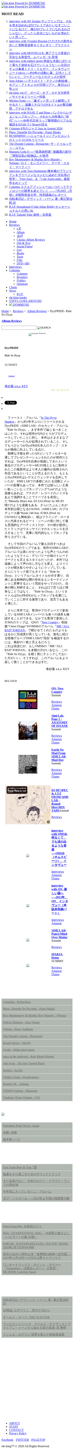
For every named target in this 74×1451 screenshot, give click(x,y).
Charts (13, 287)
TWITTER (22, 1439)
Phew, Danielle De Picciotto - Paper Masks (35, 132)
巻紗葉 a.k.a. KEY (16, 386)
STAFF (13, 1426)
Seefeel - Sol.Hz (13, 1070)
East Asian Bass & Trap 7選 (20, 1167)
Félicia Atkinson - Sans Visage (21, 1022)
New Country (50, 622)
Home (13, 221)
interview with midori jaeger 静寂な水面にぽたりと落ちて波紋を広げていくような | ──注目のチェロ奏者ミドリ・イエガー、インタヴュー (40, 65)
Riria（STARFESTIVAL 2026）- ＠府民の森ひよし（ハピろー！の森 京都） (36, 1235)
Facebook (7, 1439)
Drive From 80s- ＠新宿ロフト (22, 1226)
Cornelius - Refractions (17, 1002)
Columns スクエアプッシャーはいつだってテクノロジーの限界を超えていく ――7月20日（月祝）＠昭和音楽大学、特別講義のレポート (40, 190)
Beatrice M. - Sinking (16, 1084)
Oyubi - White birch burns (19, 1049)
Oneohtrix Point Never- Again (21, 1125)
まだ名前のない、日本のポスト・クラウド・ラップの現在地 (36, 1182)
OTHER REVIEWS (20, 1289)
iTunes (55, 708)
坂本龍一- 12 (11, 1139)
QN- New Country (57, 690)
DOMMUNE (20, 304)
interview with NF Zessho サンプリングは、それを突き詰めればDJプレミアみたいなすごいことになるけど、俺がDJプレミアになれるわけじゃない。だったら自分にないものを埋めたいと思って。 (40, 29)
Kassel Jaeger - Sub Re (17, 1043)
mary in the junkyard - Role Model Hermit (28, 1056)
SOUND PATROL (18, 1156)
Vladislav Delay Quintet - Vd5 (21, 1097)
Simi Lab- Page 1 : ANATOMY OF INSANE (59, 720)
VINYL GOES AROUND (25, 300)
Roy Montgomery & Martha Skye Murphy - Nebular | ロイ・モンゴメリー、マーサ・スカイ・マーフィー (39, 163)
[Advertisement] (37, 1381)
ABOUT (14, 1423)
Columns (14, 270)
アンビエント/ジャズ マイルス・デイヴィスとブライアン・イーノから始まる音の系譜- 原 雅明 (37, 1325)
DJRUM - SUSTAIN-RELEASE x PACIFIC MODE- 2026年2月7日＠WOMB (36, 1245)
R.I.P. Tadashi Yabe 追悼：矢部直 (30, 214)
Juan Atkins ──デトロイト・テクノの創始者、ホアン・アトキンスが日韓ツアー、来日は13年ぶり (40, 84)
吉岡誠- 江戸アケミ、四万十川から (26, 1310)
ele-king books (18, 297)
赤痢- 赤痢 (10, 1132)
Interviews (15, 266)
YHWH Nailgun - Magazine (20, 1090)
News (12, 290)
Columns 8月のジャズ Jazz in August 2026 (35, 128)
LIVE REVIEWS (17, 1215)
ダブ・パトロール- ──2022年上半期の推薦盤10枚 (36, 1198)
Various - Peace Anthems (18, 1029)
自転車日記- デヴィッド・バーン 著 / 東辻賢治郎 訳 (35, 1301)
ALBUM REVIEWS (20, 991)
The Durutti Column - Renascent (22, 1036)
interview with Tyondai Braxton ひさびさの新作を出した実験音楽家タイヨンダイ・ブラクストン (40, 45)
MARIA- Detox (57, 956)
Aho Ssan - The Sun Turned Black (24, 1063)
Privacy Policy (18, 1433)
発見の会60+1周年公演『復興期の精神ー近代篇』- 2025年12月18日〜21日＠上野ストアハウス (37, 1255)
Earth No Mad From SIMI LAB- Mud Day (58, 755)
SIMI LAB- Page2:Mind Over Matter (59, 934)
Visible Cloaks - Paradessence (21, 1077)
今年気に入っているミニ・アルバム (27, 1191)
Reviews (14, 224)
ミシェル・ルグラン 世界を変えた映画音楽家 (34, 1334)
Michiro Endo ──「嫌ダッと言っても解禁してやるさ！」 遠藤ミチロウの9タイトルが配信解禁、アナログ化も (40, 104)
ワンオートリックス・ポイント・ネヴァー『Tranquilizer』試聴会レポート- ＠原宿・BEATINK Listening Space (32, 1268)
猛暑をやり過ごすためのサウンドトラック (32, 1174)
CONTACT (16, 1430)
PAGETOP (38, 1439)
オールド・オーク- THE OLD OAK (26, 1317)
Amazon (11, 376)
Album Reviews (37, 311)
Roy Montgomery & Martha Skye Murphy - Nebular (34, 1015)
